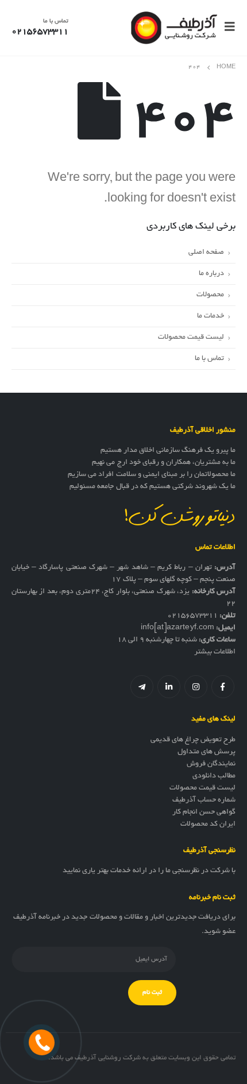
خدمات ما (210, 316)
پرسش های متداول (206, 752)
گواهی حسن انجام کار (204, 812)
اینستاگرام (195, 686)
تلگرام (141, 686)
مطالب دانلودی (214, 776)
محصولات (210, 295)
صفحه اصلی (206, 252)
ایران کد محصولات (208, 824)
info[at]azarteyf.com (177, 628)
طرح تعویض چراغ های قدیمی (193, 740)
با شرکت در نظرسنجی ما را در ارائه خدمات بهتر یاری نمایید (149, 871)
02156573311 (192, 616)
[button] (226, 27)
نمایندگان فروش (211, 764)
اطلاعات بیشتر (215, 652)
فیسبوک (222, 686)
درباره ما (211, 273)
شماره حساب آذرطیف (204, 800)
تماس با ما (209, 358)
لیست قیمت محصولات (191, 337)
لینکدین (168, 686)
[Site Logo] (174, 27)
